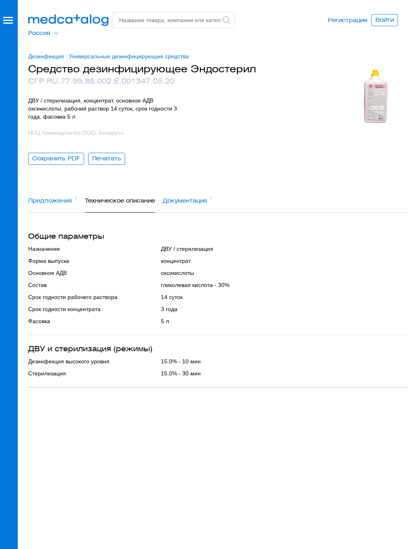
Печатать (106, 158)
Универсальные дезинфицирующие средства (129, 56)
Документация (187, 199)
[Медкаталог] (68, 20)
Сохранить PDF (56, 158)
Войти (384, 19)
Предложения (52, 199)
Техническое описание (120, 200)
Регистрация (347, 20)
